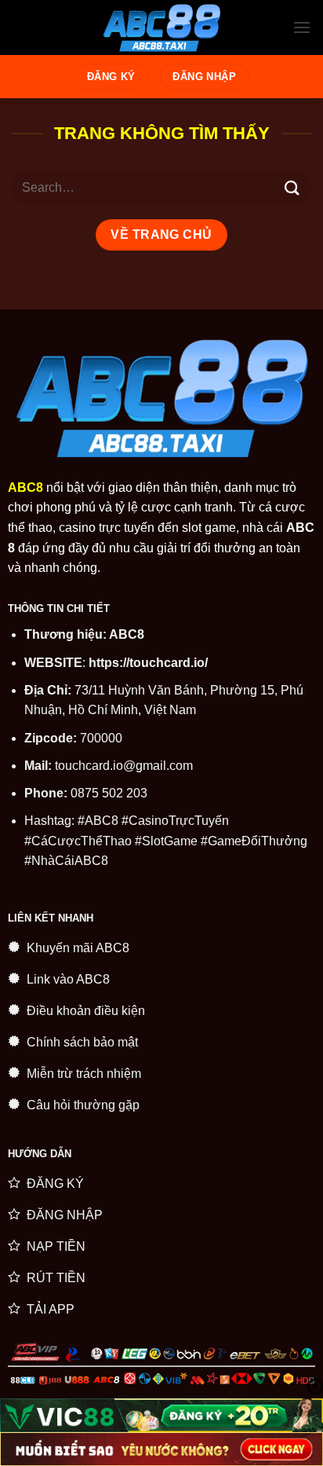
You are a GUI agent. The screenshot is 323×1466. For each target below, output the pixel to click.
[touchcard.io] (161, 27)
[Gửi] (292, 188)
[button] (301, 27)
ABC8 (126, 634)
